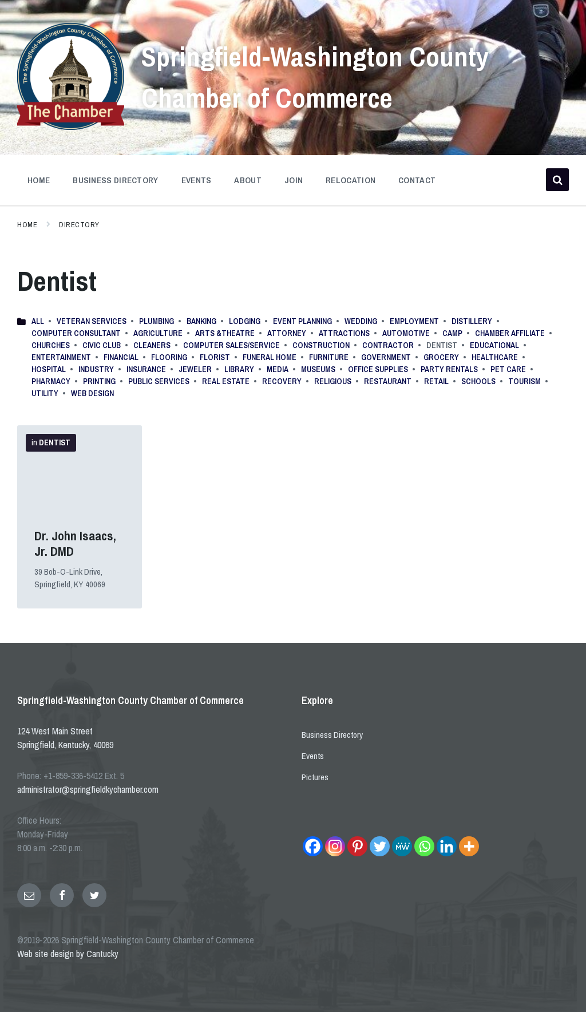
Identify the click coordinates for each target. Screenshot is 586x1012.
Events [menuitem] (196, 180)
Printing (99, 381)
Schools (478, 381)
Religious (332, 381)
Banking (201, 321)
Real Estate (226, 381)
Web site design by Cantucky (67, 953)
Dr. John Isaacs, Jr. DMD (75, 543)
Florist (215, 357)
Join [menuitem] (293, 180)
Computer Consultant (76, 333)
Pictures (315, 777)
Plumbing (156, 321)
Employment (414, 321)
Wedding (361, 321)
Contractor (388, 345)
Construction (321, 345)
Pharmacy (50, 381)
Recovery (282, 381)
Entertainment (61, 357)
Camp (452, 333)
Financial (121, 357)
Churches (50, 345)
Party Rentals (449, 369)
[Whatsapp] (424, 846)
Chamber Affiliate (510, 333)
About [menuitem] (248, 180)
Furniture (329, 357)
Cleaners (152, 345)
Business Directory (332, 735)
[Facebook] (313, 846)
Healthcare (495, 357)
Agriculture (158, 333)
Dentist (54, 442)
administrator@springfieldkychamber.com (88, 789)
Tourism (524, 381)
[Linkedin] (447, 846)
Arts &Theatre (225, 333)
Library (239, 369)
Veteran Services (91, 321)
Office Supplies (378, 369)
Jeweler (195, 369)
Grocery (441, 357)
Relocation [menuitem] (350, 180)
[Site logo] (70, 126)
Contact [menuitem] (416, 180)
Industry (96, 369)
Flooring (169, 357)
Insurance (146, 369)
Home (27, 225)
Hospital (48, 369)
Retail (436, 381)
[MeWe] (402, 846)
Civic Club (101, 345)
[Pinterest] (357, 846)
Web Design (92, 393)
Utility (44, 393)
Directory (79, 225)
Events (313, 756)
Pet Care (508, 369)
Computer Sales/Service (231, 345)
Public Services (158, 381)
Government (386, 357)
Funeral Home (269, 357)
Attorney (286, 333)
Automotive (406, 333)
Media (277, 369)
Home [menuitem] (38, 180)
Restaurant (387, 381)
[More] (469, 846)
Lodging (244, 321)
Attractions (344, 333)
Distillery (472, 321)
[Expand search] (557, 179)
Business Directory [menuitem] (115, 180)
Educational (494, 345)
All (37, 321)
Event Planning (302, 321)
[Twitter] (380, 846)
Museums (318, 369)
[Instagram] (335, 846)
